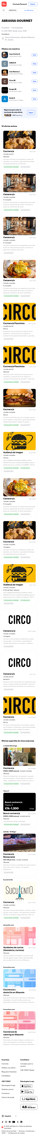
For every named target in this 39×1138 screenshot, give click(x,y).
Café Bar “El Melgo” (9, 832)
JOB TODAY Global (27, 1070)
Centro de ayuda (8, 1097)
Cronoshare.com (9, 967)
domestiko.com (8, 925)
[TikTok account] (2, 1122)
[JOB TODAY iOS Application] (26, 1086)
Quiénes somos (7, 1089)
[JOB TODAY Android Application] (27, 1092)
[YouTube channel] (13, 1122)
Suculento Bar (8, 880)
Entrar (32, 4)
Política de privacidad (9, 1131)
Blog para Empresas (9, 1072)
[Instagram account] (6, 1122)
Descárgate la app (8, 1085)
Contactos (6, 1093)
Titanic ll (6, 791)
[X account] (18, 1122)
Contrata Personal (20, 4)
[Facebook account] (10, 1122)
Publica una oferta (8, 1068)
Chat (34, 55)
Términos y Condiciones (26, 1131)
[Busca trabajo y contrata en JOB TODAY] (4, 4)
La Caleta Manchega (10, 746)
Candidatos (6, 1076)
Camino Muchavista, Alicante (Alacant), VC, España (20, 38)
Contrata (5, 1064)
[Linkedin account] (21, 1122)
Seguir (31, 112)
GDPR (3, 1133)
